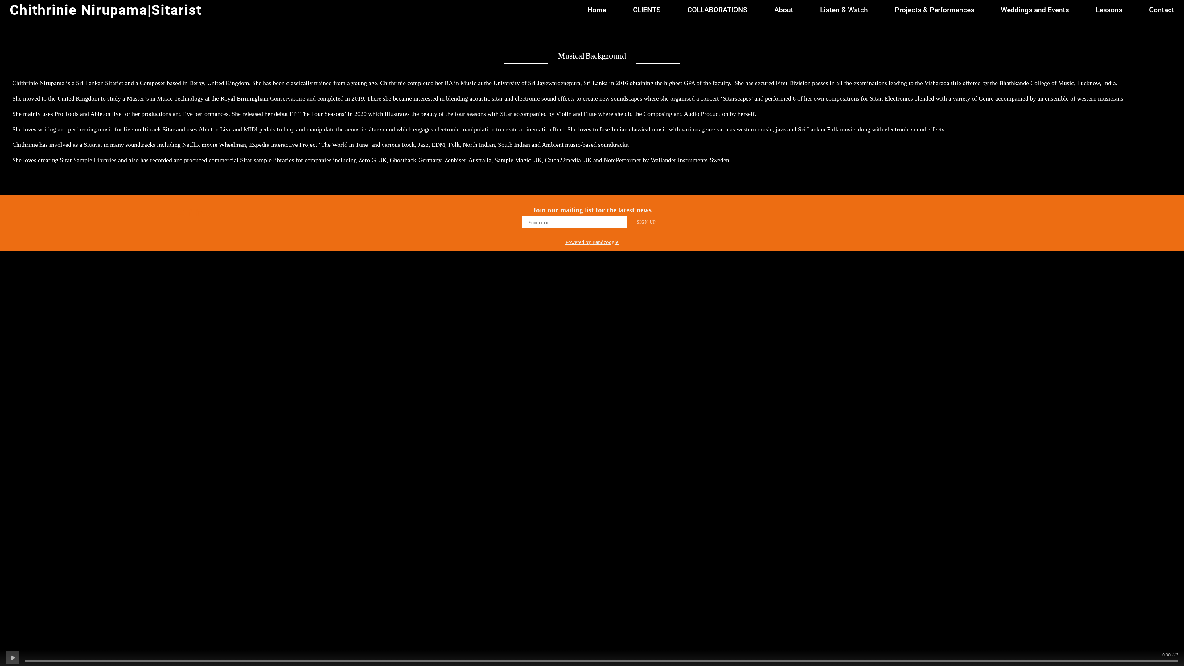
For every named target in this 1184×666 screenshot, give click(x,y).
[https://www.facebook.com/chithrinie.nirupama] (190, 213)
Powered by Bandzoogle (592, 242)
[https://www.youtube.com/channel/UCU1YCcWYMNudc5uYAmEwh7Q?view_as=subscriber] (181, 213)
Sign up (646, 222)
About (783, 10)
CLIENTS (647, 10)
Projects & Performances (934, 10)
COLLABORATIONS (717, 10)
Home (596, 10)
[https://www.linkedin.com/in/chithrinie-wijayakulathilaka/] (199, 213)
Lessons (1109, 10)
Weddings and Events (1035, 10)
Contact (1161, 10)
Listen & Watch (844, 10)
